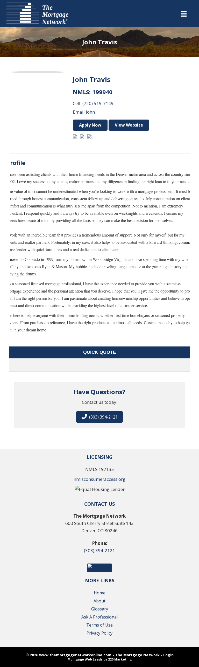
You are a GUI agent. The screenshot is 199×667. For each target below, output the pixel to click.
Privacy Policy (99, 633)
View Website (129, 125)
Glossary (99, 609)
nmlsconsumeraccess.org (99, 479)
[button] (99, 417)
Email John (84, 112)
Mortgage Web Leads (85, 659)
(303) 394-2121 (99, 550)
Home (99, 593)
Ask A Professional (99, 617)
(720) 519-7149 (97, 103)
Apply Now (90, 125)
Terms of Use (99, 625)
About (99, 601)
